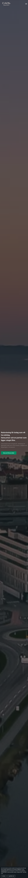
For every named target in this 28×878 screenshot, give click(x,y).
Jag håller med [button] (11, 876)
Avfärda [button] (3, 876)
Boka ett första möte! (8, 453)
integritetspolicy (4, 870)
